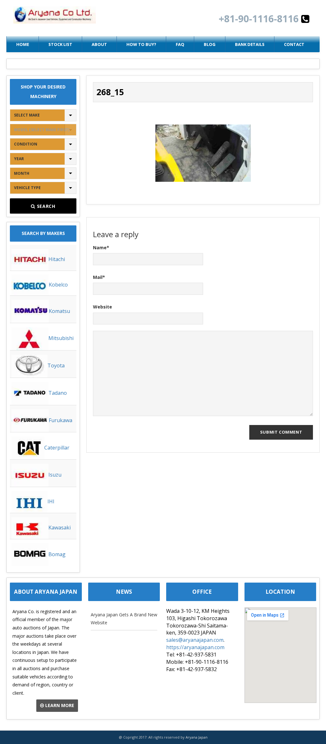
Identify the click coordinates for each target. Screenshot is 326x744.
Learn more (59, 705)
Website (102, 307)
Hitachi (56, 259)
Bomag (57, 554)
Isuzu (54, 474)
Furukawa (60, 420)
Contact (294, 44)
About (99, 44)
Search (45, 206)
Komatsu (59, 311)
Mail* (99, 277)
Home (22, 44)
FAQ (180, 44)
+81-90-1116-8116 (260, 18)
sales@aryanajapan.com (194, 639)
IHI (50, 501)
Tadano (57, 392)
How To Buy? (141, 44)
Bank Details (250, 44)
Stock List (60, 44)
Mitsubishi (61, 338)
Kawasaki (59, 527)
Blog (210, 44)
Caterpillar (56, 447)
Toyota (56, 365)
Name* (101, 247)
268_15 (110, 92)
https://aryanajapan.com (195, 647)
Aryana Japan (197, 737)
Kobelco (58, 284)
